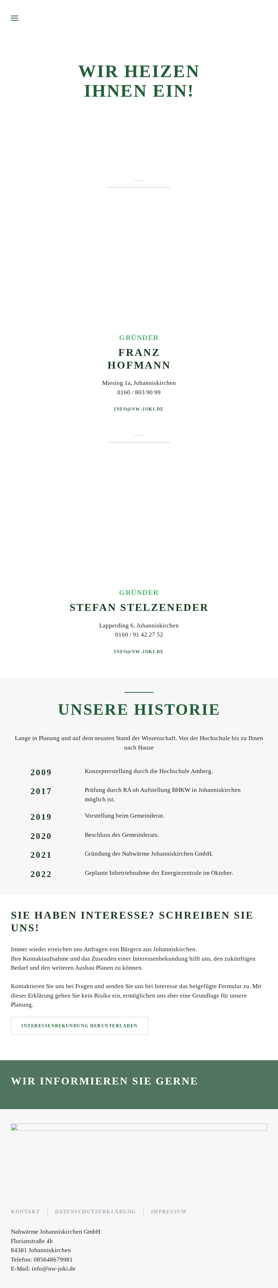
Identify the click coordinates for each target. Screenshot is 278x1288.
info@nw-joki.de (139, 409)
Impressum (169, 1211)
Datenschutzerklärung (95, 1211)
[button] (14, 18)
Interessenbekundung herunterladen (79, 1025)
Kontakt (25, 1211)
